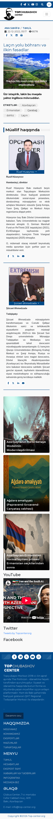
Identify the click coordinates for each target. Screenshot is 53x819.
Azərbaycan (28, 105)
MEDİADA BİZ (11, 782)
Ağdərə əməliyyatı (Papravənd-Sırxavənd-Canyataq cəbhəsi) (23, 504)
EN (49, 4)
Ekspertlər (11, 738)
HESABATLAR (11, 764)
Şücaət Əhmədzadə (25, 303)
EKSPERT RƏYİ (12, 769)
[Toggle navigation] (46, 14)
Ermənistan (13, 110)
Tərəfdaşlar (12, 747)
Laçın (24, 115)
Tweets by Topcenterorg (17, 633)
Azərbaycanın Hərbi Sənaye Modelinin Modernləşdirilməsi (26, 446)
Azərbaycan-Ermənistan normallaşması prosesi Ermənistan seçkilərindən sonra (25, 561)
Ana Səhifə (12, 28)
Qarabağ (32, 110)
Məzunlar (10, 743)
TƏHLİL (27, 28)
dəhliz (10, 115)
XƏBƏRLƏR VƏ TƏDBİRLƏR (19, 773)
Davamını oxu (13, 715)
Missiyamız (10, 729)
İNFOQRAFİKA (11, 778)
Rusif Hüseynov (25, 172)
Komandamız (11, 734)
